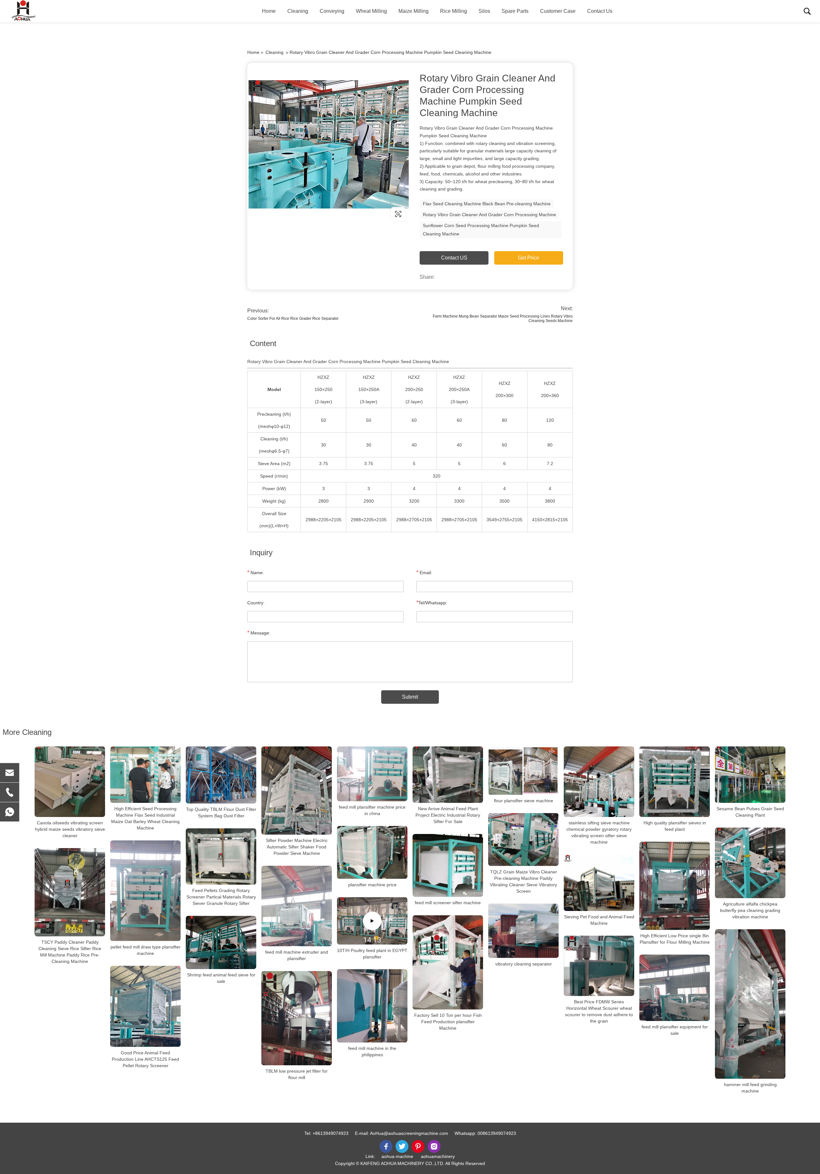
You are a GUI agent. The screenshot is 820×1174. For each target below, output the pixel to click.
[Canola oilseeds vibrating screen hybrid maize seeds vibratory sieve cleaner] (70, 781)
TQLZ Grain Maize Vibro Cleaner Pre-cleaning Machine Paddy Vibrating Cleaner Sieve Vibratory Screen (523, 881)
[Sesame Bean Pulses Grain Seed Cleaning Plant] (750, 774)
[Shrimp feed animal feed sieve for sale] (221, 942)
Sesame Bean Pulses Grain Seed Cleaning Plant (750, 812)
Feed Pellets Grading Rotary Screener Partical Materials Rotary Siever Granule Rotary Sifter (221, 897)
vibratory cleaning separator (523, 963)
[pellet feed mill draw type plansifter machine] (145, 890)
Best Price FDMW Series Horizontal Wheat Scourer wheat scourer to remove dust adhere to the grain (599, 1011)
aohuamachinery (438, 1156)
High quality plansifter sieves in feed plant (675, 826)
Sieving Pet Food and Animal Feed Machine (599, 920)
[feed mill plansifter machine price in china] (372, 773)
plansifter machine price (372, 884)
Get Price (528, 257)
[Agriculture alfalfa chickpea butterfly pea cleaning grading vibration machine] (750, 863)
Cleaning (297, 11)
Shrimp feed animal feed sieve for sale (221, 978)
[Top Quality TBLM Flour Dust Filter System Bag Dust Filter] (221, 775)
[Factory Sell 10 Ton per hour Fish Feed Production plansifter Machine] (448, 962)
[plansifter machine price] (372, 852)
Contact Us (599, 11)
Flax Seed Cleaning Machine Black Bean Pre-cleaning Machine (487, 203)
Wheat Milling (371, 11)
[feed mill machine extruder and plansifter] (296, 906)
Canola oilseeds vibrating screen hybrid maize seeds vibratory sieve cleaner (70, 829)
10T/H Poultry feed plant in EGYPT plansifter (372, 953)
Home (269, 11)
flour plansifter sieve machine (523, 800)
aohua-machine (397, 1156)
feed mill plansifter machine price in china (372, 810)
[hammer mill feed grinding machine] (750, 1004)
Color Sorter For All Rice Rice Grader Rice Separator (293, 318)
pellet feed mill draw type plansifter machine (146, 950)
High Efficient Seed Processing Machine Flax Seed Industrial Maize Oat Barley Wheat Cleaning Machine (145, 818)
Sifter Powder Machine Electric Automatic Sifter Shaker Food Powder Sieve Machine (297, 847)
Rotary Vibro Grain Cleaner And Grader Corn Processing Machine (489, 214)
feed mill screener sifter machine (448, 902)
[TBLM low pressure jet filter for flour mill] (296, 1018)
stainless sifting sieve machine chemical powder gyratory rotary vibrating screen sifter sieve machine (599, 832)
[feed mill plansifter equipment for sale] (674, 988)
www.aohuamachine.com (288, 214)
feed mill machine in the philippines (372, 1052)
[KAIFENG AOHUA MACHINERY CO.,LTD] (40, 11)
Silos (484, 11)
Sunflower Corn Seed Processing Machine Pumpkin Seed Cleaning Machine (481, 229)
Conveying (332, 11)
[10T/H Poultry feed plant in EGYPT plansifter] (372, 920)
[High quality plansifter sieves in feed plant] (674, 781)
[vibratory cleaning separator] (523, 931)
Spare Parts (515, 11)
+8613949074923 (330, 1133)
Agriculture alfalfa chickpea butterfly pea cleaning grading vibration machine (750, 910)
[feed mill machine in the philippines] (372, 1005)
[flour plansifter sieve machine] (523, 770)
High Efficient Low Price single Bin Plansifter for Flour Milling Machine (675, 939)
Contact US (454, 257)
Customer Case (558, 11)
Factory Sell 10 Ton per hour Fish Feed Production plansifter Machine (448, 1022)
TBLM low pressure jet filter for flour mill (297, 1074)
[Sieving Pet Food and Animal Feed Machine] (599, 883)
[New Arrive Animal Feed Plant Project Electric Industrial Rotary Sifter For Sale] (448, 774)
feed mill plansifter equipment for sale (675, 1030)
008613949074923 (497, 1133)
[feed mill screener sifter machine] (448, 865)
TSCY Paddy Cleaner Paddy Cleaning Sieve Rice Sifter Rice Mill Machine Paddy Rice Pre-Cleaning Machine (69, 952)
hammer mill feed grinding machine (750, 1087)
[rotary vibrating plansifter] (328, 144)
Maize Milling (413, 11)
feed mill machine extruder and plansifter (296, 955)
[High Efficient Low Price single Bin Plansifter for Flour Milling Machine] (674, 886)
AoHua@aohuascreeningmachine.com (409, 1133)
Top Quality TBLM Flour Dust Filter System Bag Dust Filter (221, 812)
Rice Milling (453, 11)
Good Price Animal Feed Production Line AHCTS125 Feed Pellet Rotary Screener (145, 1059)
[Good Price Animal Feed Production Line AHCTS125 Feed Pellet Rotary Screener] (145, 1006)
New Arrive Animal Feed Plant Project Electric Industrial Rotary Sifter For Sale (447, 815)
